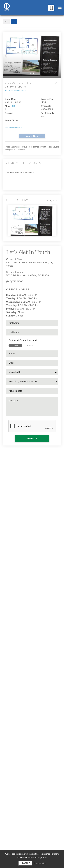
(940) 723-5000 (14, 281)
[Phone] (51, 8)
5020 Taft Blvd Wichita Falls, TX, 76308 (27, 275)
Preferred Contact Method (23, 340)
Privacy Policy (40, 863)
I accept (25, 863)
